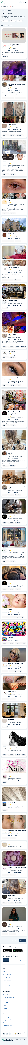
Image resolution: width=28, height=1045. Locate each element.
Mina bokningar (7, 974)
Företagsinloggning (15, 960)
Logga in (5, 971)
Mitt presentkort (7, 980)
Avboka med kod (7, 985)
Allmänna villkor (7, 1025)
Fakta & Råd (6, 1002)
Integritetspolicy (7, 1020)
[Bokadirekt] (2, 2)
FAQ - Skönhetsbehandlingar (10, 1000)
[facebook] (10, 1033)
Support (5, 1008)
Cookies (5, 1022)
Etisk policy (6, 1017)
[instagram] (4, 1033)
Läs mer (6, 960)
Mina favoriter (6, 977)
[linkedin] (7, 1033)
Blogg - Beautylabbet (8, 997)
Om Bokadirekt (7, 994)
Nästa (21, 940)
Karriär (4, 1005)
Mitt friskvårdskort (8, 983)
